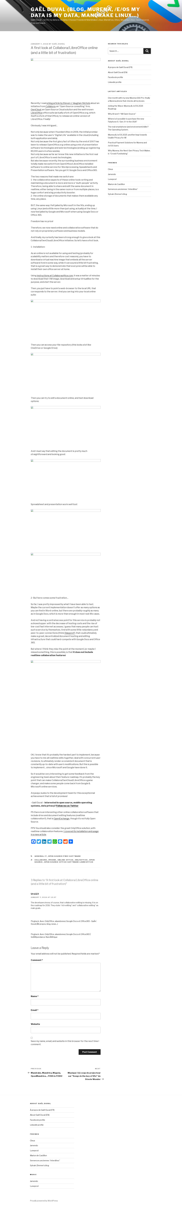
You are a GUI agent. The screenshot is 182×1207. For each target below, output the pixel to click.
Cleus (110, 169)
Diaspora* (69, 633)
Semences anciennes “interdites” (123, 189)
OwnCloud (36, 109)
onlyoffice (81, 860)
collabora (41, 860)
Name (35, 996)
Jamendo (112, 174)
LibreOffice (37, 112)
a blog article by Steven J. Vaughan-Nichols (68, 103)
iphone (52, 860)
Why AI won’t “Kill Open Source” (122, 114)
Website (35, 1024)
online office (66, 860)
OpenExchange (61, 818)
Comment (37, 960)
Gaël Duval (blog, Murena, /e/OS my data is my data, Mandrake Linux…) (85, 12)
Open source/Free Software (64, 856)
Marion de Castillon (116, 184)
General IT (41, 856)
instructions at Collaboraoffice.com (55, 275)
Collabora (50, 106)
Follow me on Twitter (67, 806)
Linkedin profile (115, 82)
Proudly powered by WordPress (44, 1201)
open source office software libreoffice (69, 862)
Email (34, 1010)
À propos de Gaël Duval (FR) (120, 67)
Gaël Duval (58, 44)
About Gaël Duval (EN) (117, 72)
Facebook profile (115, 77)
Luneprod (112, 179)
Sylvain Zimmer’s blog (117, 194)
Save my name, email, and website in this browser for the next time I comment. (65, 1043)
